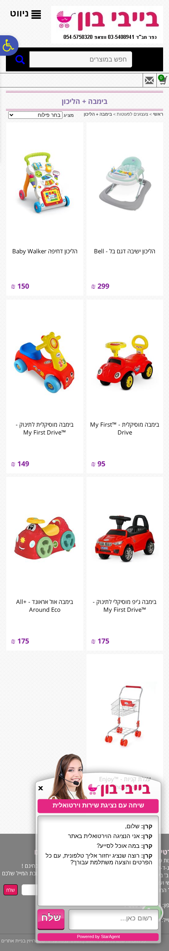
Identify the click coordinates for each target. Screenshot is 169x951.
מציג (69, 115)
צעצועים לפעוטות (132, 114)
